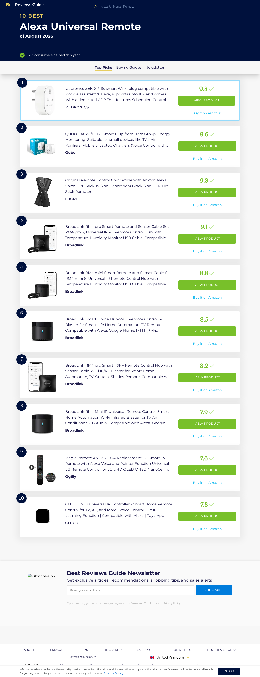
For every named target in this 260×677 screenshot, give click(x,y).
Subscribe (214, 590)
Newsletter (154, 67)
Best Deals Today (221, 650)
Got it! (229, 671)
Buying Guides (128, 67)
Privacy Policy (113, 673)
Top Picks (103, 67)
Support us (146, 650)
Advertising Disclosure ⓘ (84, 656)
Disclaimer (113, 650)
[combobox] (130, 6)
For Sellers (182, 650)
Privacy (56, 650)
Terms (83, 650)
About (29, 650)
